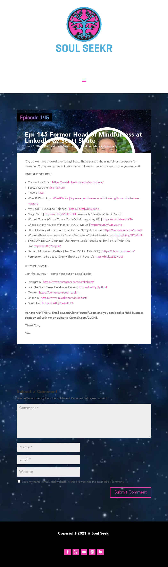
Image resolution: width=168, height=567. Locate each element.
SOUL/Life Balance (90, 146)
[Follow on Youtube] (84, 552)
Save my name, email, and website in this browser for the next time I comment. (73, 481)
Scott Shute (57, 187)
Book (40, 193)
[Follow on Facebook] (67, 552)
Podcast (49, 146)
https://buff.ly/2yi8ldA (93, 287)
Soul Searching (66, 146)
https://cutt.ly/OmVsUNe (106, 224)
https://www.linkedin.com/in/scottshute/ (77, 182)
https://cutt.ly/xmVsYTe (118, 219)
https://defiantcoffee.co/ (118, 251)
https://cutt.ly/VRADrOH (60, 214)
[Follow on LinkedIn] (100, 552)
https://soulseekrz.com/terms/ (122, 230)
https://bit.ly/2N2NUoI (109, 256)
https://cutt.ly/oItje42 (47, 246)
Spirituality (111, 146)
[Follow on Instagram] (92, 552)
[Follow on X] (76, 552)
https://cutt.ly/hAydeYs (84, 209)
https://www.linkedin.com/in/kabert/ (64, 298)
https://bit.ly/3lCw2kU (128, 235)
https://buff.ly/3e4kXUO (57, 303)
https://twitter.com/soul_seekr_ (59, 292)
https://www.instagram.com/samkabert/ (68, 282)
